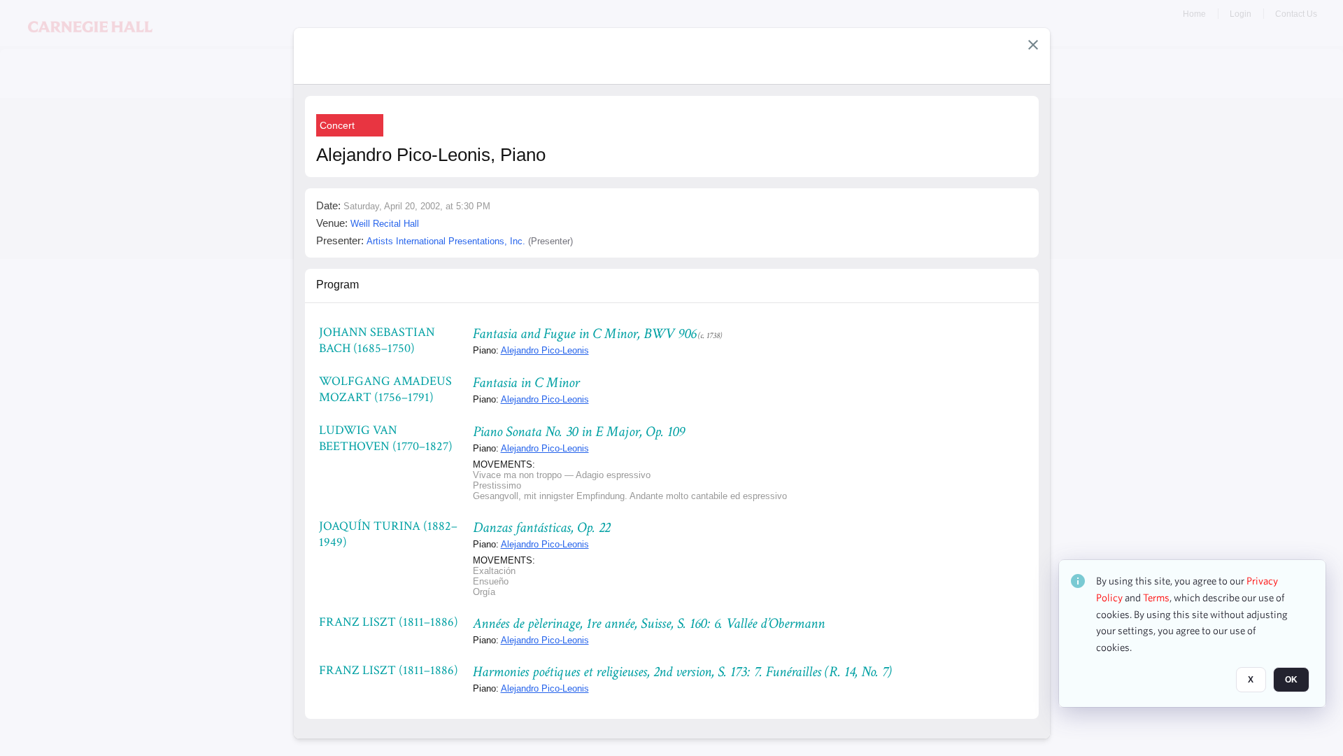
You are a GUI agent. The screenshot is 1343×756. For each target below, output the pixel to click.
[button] (1033, 44)
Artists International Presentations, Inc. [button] (446, 241)
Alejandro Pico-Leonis (545, 350)
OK (1291, 680)
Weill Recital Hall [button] (384, 223)
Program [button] (337, 284)
